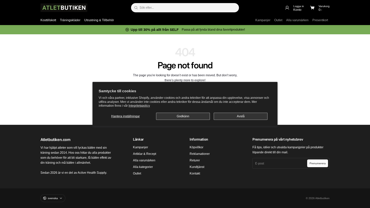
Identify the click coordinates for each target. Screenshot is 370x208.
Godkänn (183, 116)
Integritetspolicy (139, 105)
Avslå (241, 116)
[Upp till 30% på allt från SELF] (185, 29)
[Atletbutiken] (63, 7)
